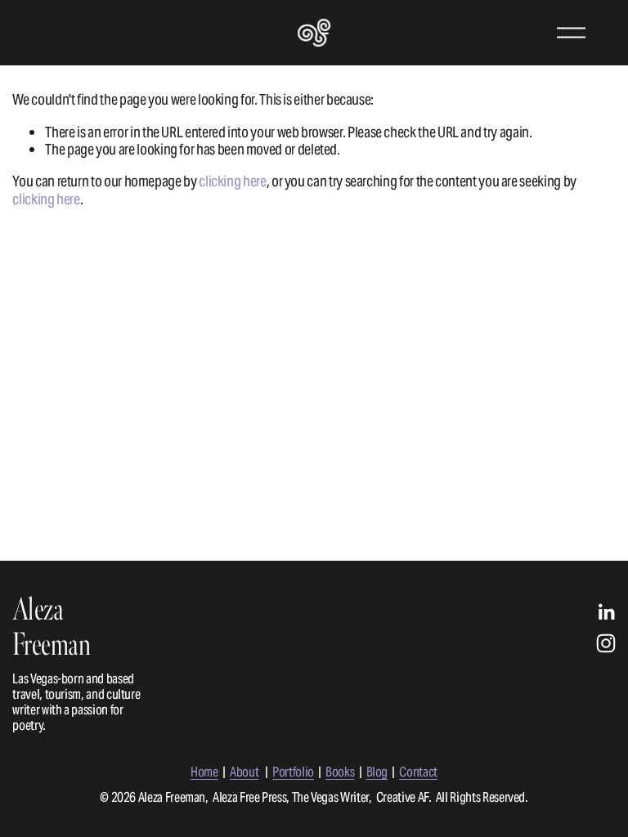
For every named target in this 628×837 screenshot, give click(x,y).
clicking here (232, 181)
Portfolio (293, 772)
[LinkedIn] (606, 612)
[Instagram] (606, 643)
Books (339, 772)
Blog (377, 772)
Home (204, 772)
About (244, 772)
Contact (418, 772)
